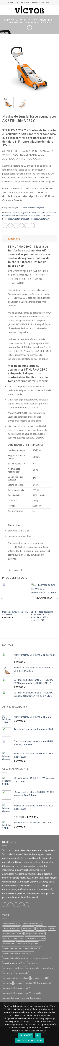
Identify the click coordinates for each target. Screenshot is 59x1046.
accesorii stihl (28, 928)
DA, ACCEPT (26, 1035)
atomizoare (41, 928)
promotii (37, 993)
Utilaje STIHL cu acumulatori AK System (29, 22)
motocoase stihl (32, 968)
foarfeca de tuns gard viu (27, 943)
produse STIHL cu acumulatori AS (17, 993)
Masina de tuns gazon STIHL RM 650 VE (15, 613)
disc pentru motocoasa (35, 938)
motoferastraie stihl (39, 978)
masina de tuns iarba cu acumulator (18, 953)
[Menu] (4, 10)
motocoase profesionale (13, 968)
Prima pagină (11, 20)
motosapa (7, 983)
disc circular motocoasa (13, 938)
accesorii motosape (11, 928)
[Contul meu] (55, 10)
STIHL (22, 20)
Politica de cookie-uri (29, 1040)
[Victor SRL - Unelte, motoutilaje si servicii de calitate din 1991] (29, 10)
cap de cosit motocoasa (13, 933)
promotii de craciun (11, 998)
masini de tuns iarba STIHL (34, 215)
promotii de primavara (31, 998)
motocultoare (47, 968)
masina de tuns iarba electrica (15, 958)
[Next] (52, 67)
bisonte (52, 928)
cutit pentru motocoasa (35, 933)
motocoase (33, 963)
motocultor (7, 973)
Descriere (14, 238)
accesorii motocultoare (32, 923)
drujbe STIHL (8, 943)
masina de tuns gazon (19, 212)
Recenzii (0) (15, 570)
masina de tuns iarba (37, 212)
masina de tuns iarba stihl (41, 958)
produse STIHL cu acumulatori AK (35, 219)
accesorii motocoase (11, 923)
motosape (18, 983)
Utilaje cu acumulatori (40, 20)
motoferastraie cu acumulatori (16, 978)
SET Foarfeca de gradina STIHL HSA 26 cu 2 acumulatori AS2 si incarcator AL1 (42, 616)
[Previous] (7, 67)
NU (37, 1035)
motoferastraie (21, 973)
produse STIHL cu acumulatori (38, 983)
